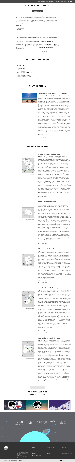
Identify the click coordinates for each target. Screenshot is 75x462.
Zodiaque (23, 69)
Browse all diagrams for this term (37, 387)
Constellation (21, 28)
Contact (49, 453)
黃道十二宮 (29, 76)
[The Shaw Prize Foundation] (61, 422)
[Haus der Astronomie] (18, 422)
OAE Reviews (19, 455)
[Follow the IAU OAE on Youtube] (71, 1)
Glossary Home (37, 11)
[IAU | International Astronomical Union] (28, 422)
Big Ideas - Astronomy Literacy (22, 453)
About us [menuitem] (65, 1)
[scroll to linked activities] (68, 386)
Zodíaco (28, 73)
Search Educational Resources (22, 447)
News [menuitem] (54, 1)
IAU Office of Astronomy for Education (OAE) (44, 41)
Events (33, 447)
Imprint (69, 460)
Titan (20, 460)
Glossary (18, 454)
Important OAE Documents (67, 453)
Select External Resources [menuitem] (21, 457)
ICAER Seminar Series (36, 451)
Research (51, 1)
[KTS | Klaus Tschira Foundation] (40, 422)
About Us (64, 447)
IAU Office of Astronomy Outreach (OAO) (33, 42)
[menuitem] (43, 1)
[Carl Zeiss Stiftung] (51, 422)
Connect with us (50, 447)
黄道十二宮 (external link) (27, 72)
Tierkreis (24, 66)
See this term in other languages (22, 34)
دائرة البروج (24, 65)
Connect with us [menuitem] (59, 1)
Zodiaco (23, 68)
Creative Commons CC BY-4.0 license (46, 47)
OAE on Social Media (50, 451)
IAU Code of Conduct (36, 455)
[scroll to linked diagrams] (37, 141)
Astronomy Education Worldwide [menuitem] (23, 456)
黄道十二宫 (28, 75)
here (56, 45)
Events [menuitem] (47, 1)
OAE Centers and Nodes (45, 44)
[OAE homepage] (5, 1)
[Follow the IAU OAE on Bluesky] (60, 460)
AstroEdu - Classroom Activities (22, 452)
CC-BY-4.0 (44, 137)
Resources (43, 1)
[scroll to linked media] (37, 53)
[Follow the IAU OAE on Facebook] (58, 460)
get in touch (44, 51)
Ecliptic (19, 29)
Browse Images (20, 451)
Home (39, 1)
